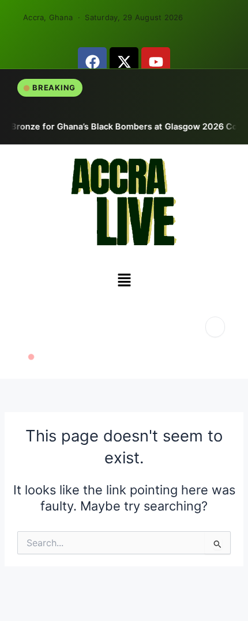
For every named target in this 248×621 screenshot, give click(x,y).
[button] (124, 281)
